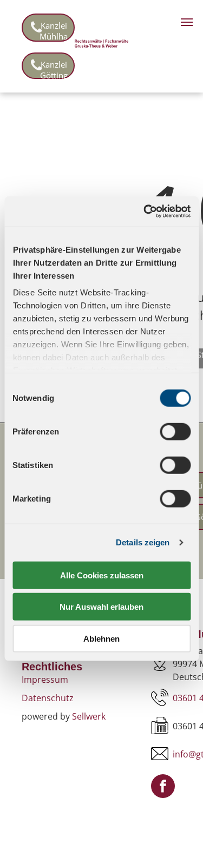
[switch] (175, 431)
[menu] (187, 22)
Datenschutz (48, 698)
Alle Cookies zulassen (101, 574)
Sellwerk (89, 716)
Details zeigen (142, 542)
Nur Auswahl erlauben (101, 606)
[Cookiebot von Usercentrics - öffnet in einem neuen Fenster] (145, 212)
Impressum (45, 679)
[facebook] (163, 787)
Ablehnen (101, 638)
